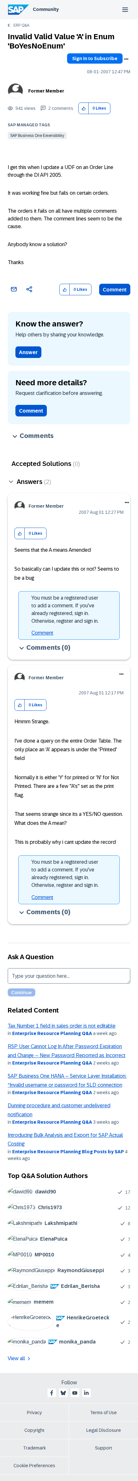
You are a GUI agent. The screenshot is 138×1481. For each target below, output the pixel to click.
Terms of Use (103, 1412)
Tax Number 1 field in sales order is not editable (62, 1026)
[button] (84, 108)
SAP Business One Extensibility (37, 135)
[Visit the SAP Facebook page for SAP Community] (51, 1393)
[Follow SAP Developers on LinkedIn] (86, 1393)
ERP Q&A (21, 25)
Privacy (34, 1412)
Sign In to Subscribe (94, 58)
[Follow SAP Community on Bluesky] (63, 1393)
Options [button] (126, 59)
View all (16, 1358)
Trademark (34, 1447)
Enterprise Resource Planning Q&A (52, 1033)
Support (103, 1447)
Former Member (46, 91)
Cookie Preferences (34, 1465)
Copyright (34, 1430)
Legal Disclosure (103, 1430)
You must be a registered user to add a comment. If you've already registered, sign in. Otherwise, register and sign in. (65, 609)
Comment (115, 289)
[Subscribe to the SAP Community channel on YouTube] (74, 1393)
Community (46, 9)
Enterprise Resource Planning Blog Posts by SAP (68, 1151)
